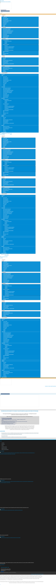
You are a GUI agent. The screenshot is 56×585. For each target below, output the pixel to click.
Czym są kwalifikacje (5, 19)
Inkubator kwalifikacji (5, 61)
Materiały (3, 116)
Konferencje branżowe (6, 36)
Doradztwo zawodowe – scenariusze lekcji (8, 63)
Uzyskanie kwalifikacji (6, 99)
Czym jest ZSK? (5, 17)
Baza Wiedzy (4, 38)
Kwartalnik (4, 117)
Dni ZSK (4, 26)
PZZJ (3, 52)
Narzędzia (4, 54)
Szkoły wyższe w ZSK (5, 53)
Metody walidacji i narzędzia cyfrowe (7, 68)
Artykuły (4, 118)
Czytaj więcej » (2, 480)
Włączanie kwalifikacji (6, 51)
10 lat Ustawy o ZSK (5, 18)
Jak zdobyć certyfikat (5, 21)
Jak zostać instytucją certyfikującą (7, 92)
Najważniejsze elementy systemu (7, 20)
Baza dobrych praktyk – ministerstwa (7, 60)
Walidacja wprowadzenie (6, 126)
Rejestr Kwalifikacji (4, 72)
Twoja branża (4, 27)
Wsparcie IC (6, 45)
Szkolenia (4, 70)
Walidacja (6, 43)
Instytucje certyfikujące (6, 44)
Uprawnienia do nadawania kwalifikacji (9, 46)
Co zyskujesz (4, 83)
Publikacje (3, 55)
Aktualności (3, 74)
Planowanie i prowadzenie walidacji (9, 107)
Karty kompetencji (5, 62)
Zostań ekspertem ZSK (6, 35)
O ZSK (2, 75)
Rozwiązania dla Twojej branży (7, 28)
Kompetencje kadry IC (6, 69)
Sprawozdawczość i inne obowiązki (9, 109)
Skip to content (2, 0)
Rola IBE (4, 25)
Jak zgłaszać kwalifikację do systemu (7, 91)
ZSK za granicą (5, 82)
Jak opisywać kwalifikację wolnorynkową (8, 90)
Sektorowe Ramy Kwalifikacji (6, 29)
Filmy (3, 124)
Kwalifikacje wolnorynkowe (8, 100)
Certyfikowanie (6, 108)
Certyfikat (6, 42)
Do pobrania (4, 71)
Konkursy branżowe (5, 37)
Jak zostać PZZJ (5, 34)
